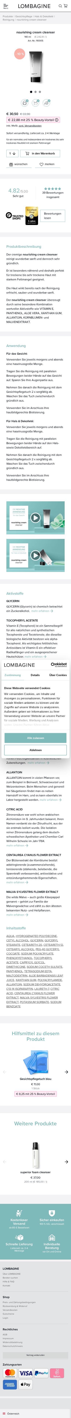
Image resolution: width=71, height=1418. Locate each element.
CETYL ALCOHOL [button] (17, 940)
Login (5, 1317)
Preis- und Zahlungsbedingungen (19, 1302)
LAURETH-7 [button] (41, 989)
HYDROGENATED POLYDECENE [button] (36, 936)
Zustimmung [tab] (13, 675)
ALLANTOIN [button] (14, 984)
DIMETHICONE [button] (15, 967)
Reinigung (8, 19)
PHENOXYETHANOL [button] (19, 958)
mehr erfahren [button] (40, 611)
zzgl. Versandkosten (30, 125)
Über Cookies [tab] (58, 675)
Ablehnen (35, 749)
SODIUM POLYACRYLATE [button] (37, 954)
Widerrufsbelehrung (12, 1342)
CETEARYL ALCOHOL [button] (20, 949)
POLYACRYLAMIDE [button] (50, 980)
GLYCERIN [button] (36, 940)
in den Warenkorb (43, 153)
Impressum (8, 1338)
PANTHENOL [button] (14, 971)
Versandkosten (10, 1309)
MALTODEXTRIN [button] (16, 976)
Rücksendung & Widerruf (15, 1306)
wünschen (20, 164)
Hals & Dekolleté (44, 16)
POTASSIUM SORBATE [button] (34, 1002)
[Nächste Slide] (66, 1072)
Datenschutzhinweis (13, 1346)
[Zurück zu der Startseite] (34, 6)
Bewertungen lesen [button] (52, 215)
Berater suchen (10, 1277)
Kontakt (6, 1285)
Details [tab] (35, 675)
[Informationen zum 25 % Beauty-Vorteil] (56, 120)
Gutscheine (8, 1313)
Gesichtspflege (23, 16)
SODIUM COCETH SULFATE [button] (44, 967)
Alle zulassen (35, 738)
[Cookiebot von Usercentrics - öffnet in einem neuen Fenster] (51, 665)
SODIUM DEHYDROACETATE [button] (41, 984)
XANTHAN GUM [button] (26, 980)
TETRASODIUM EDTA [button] (38, 971)
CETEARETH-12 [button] (53, 945)
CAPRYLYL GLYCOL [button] (32, 962)
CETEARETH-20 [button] (32, 945)
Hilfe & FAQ (8, 1281)
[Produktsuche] (60, 6)
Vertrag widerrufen (35, 1355)
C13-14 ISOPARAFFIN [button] (19, 989)
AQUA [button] (10, 936)
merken (49, 164)
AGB (5, 1334)
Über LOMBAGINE (12, 1273)
